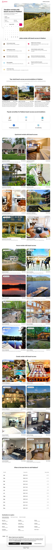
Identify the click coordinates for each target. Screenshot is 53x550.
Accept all (14, 543)
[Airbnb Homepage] (4, 1)
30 (5, 39)
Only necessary (26, 543)
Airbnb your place (46, 1)
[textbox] (8, 21)
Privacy (24, 548)
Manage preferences (37, 543)
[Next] (28, 84)
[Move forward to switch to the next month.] (17, 24)
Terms (28, 548)
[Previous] (24, 84)
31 (7, 39)
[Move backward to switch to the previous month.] (5, 24)
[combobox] (13, 17)
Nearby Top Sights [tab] (22, 517)
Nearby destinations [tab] (5, 517)
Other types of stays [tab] (14, 517)
